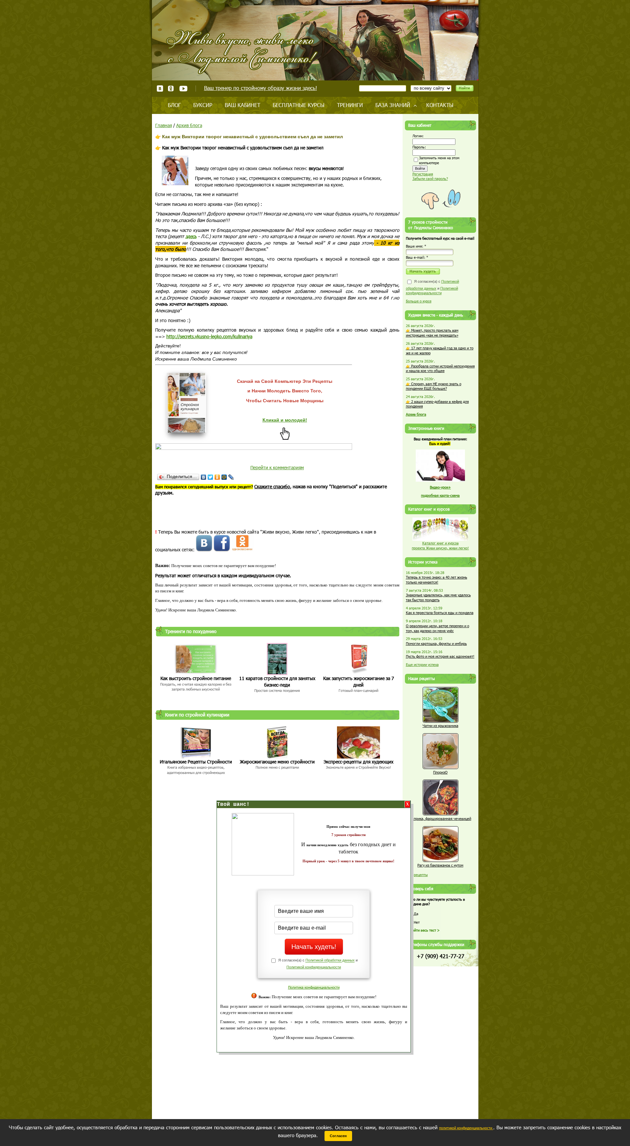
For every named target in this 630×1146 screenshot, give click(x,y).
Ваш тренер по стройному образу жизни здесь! (260, 87)
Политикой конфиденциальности (313, 967)
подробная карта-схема (440, 495)
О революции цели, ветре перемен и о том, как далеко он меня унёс (437, 628)
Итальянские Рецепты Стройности (196, 762)
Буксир (202, 104)
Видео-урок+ (440, 487)
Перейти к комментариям (277, 467)
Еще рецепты (417, 874)
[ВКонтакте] (203, 477)
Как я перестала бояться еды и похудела (439, 612)
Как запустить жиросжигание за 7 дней (358, 681)
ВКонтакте (160, 88)
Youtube (183, 88)
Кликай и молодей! (284, 420)
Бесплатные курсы (299, 104)
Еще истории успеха (422, 664)
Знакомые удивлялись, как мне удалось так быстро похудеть (438, 597)
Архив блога (189, 125)
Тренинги (350, 104)
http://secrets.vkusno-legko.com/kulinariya (209, 336)
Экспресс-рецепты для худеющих (358, 762)
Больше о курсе (418, 301)
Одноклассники (171, 88)
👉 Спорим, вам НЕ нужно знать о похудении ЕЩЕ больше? (433, 386)
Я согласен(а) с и (432, 287)
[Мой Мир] (224, 477)
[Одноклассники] (217, 477)
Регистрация (422, 174)
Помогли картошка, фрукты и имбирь (436, 643)
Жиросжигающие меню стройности (277, 762)
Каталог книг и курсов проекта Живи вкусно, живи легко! (440, 545)
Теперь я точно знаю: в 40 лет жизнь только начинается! (436, 579)
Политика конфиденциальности (314, 987)
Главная (163, 125)
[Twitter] (210, 477)
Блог (174, 104)
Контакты (439, 104)
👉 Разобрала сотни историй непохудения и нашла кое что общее (440, 368)
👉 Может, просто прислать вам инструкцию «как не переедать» (432, 332)
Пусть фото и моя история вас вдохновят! (440, 656)
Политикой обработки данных (330, 960)
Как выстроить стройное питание (195, 678)
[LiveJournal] (231, 477)
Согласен (338, 1136)
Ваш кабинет (242, 104)
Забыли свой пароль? (430, 178)
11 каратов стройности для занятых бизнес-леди (277, 681)
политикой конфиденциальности (466, 1128)
